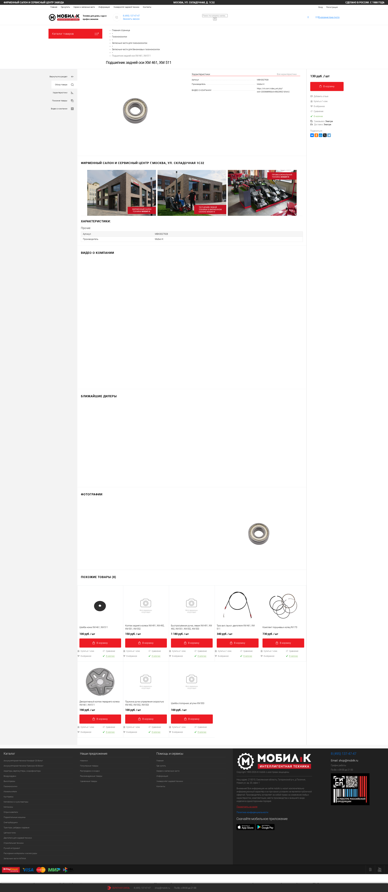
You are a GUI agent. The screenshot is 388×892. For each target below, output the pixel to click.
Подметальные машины (15, 817)
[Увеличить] (134, 110)
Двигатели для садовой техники (18, 838)
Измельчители (10, 791)
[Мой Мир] (320, 135)
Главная (53, 7)
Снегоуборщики (11, 822)
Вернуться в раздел (58, 76)
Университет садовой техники (126, 7)
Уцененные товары (88, 781)
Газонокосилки (10, 786)
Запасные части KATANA (15, 858)
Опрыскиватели (11, 812)
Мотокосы (8, 807)
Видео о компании (59, 109)
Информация (104, 7)
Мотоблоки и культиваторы (16, 802)
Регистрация (332, 7)
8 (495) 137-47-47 (131, 16)
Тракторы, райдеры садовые (16, 827)
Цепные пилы (10, 833)
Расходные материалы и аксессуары (20, 853)
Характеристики (60, 92)
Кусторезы (8, 797)
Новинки (84, 760)
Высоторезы (9, 781)
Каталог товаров (63, 33)
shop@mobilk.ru (348, 760)
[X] (325, 135)
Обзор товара (61, 84)
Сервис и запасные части (84, 7)
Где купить (65, 7)
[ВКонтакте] (312, 135)
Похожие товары (59, 100)
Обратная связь (121, 888)
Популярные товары (89, 766)
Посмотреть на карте (247, 807)
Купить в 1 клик (87, 651)
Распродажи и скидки (90, 771)
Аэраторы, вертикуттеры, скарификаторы (22, 771)
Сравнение (110, 651)
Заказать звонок (131, 19)
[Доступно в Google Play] (265, 827)
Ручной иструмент (12, 848)
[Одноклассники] (316, 135)
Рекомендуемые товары (91, 776)
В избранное (86, 656)
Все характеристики (287, 74)
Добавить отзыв (321, 96)
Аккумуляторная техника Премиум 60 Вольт (23, 766)
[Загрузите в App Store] (245, 827)
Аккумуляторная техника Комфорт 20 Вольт (23, 760)
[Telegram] (329, 135)
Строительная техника (13, 843)
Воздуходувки (10, 776)
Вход (320, 7)
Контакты (147, 7)
